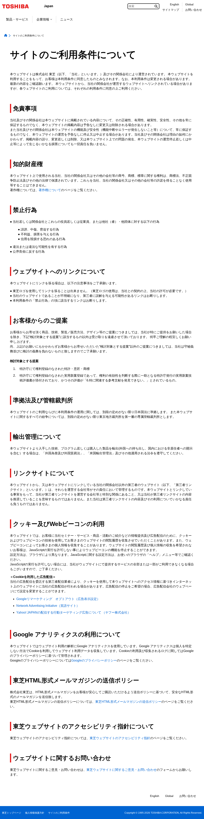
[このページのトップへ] (195, 812)
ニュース (66, 19)
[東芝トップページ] (18, 6)
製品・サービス (17, 19)
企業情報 (42, 19)
